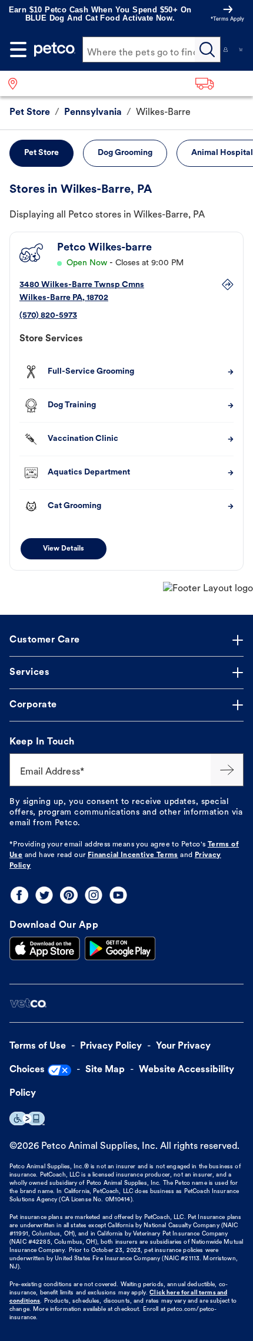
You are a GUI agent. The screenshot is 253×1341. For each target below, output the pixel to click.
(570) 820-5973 (48, 315)
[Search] (208, 49)
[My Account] (226, 49)
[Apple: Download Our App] (44, 948)
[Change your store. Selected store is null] (17, 83)
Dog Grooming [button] (125, 153)
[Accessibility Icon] (27, 1118)
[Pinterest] (69, 895)
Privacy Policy (111, 1046)
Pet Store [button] (41, 153)
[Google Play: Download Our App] (120, 948)
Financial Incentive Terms (133, 855)
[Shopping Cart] (240, 49)
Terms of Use (37, 1046)
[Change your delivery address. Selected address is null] (220, 83)
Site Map (105, 1070)
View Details (63, 548)
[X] (44, 895)
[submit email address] (227, 769)
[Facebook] (19, 895)
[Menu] (18, 49)
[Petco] (54, 49)
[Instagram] (94, 895)
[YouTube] (118, 895)
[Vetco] (27, 1003)
